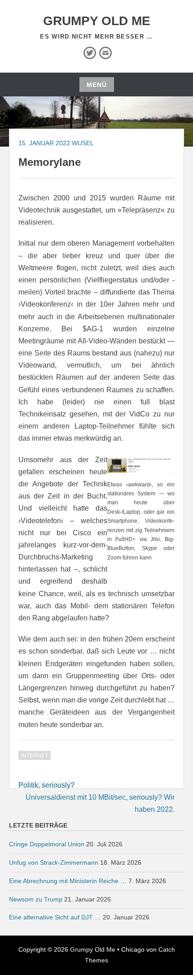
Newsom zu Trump (35, 899)
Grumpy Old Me (96, 21)
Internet (34, 756)
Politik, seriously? (46, 785)
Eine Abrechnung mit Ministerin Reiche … (68, 880)
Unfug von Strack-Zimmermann (53, 862)
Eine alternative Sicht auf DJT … (55, 917)
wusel (83, 143)
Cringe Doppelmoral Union (46, 844)
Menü (97, 84)
